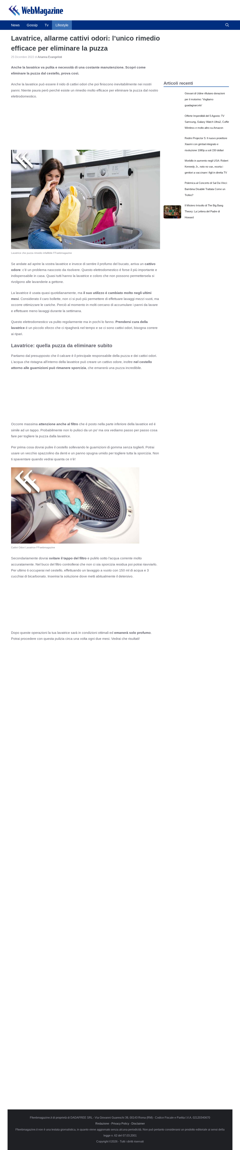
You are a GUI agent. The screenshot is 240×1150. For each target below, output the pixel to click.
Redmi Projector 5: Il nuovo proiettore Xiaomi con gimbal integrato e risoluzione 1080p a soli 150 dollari (206, 144)
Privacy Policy (120, 1123)
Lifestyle (62, 25)
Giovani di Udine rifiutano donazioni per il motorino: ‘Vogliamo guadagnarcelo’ (205, 99)
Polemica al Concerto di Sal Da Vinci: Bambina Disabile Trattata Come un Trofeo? (206, 188)
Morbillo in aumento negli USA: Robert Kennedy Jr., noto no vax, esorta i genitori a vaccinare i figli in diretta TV (206, 166)
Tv (46, 25)
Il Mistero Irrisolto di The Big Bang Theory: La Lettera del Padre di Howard (204, 211)
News (15, 25)
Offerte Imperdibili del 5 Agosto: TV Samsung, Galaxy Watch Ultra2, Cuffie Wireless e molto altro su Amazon (207, 121)
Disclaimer (138, 1123)
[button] (227, 25)
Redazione (102, 1123)
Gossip (32, 25)
